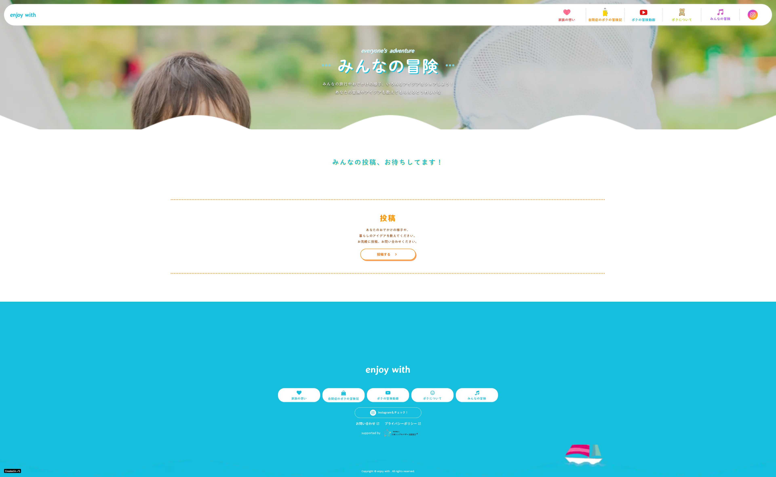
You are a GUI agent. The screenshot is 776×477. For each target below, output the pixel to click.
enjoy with (23, 15)
